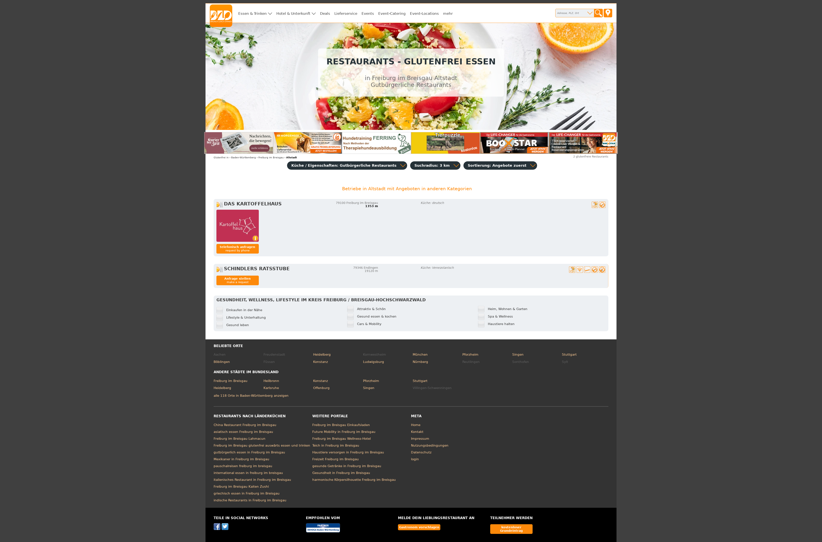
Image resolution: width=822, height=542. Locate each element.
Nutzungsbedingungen (429, 445)
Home (415, 425)
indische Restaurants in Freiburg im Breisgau (250, 500)
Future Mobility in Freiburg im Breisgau (343, 432)
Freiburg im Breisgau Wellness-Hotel (341, 439)
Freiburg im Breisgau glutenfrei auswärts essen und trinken (262, 445)
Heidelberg (322, 354)
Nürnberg (420, 362)
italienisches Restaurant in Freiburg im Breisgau (252, 480)
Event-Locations (424, 13)
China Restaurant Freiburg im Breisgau (245, 425)
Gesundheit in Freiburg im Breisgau (341, 473)
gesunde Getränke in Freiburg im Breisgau (346, 466)
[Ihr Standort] (608, 13)
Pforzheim (470, 354)
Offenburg (321, 388)
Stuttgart (569, 354)
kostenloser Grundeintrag (511, 529)
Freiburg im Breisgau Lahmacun (239, 439)
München (420, 354)
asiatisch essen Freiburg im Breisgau (243, 432)
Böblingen (222, 362)
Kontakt (417, 432)
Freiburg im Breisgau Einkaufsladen (341, 425)
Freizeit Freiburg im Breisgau (335, 459)
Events (368, 13)
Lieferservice (345, 13)
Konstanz (320, 362)
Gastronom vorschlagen (419, 527)
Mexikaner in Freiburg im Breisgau (241, 459)
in (221, 157)
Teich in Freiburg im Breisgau (335, 445)
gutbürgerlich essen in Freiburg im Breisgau (249, 452)
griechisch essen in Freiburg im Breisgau (247, 493)
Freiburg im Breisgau (230, 381)
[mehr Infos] (237, 226)
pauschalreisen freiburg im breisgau (243, 466)
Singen (518, 354)
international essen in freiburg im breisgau (248, 473)
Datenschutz (421, 452)
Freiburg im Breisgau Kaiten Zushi (241, 487)
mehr (448, 13)
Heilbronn (271, 381)
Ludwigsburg (373, 362)
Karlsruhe (271, 388)
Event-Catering (392, 13)
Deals (325, 13)
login (415, 459)
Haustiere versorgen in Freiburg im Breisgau (348, 452)
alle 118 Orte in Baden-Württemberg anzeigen (251, 396)
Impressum (420, 439)
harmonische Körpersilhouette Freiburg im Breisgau (354, 480)
